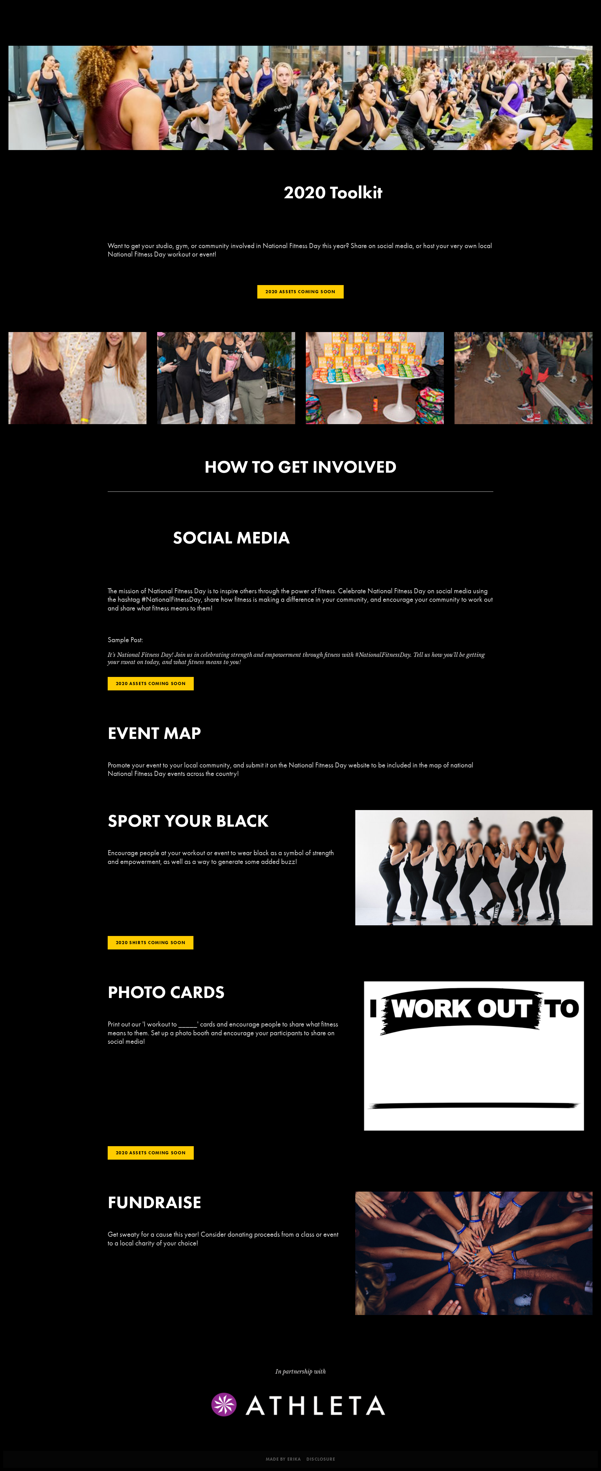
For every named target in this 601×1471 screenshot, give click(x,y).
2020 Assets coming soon (300, 291)
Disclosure (320, 1459)
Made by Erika (283, 1459)
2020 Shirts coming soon (151, 942)
